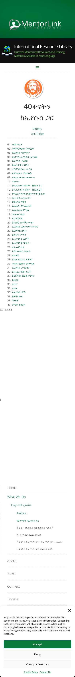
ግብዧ (15, 300)
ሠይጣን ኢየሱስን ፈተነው (25, 157)
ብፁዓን (15, 181)
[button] (69, 610)
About (11, 561)
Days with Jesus (21, 505)
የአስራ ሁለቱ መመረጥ (23, 177)
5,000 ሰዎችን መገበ (22, 222)
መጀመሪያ (17, 144)
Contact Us (45, 672)
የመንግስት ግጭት (21, 243)
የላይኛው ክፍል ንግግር (23, 275)
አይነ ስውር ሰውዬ (21, 251)
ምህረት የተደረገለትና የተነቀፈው (28, 193)
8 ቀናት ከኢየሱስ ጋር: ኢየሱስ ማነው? (35, 527)
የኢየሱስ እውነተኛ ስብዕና (25, 226)
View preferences (37, 664)
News (11, 573)
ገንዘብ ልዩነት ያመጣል (23, 263)
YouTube (37, 134)
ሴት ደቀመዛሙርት (21, 198)
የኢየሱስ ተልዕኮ (20, 161)
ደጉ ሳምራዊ (18, 247)
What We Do (16, 497)
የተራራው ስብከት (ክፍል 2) (26, 189)
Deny (37, 654)
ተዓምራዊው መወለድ (23, 148)
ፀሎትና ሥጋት (19, 234)
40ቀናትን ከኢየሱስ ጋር (28, 520)
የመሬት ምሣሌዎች (21, 206)
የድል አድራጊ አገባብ (22, 259)
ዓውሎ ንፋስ (18, 214)
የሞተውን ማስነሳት (22, 173)
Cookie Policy (31, 672)
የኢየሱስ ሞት (19, 292)
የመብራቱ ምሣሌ (20, 210)
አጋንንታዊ (17, 218)
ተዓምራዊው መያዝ (22, 169)
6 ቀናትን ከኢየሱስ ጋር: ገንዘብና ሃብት (35, 549)
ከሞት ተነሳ (17, 296)
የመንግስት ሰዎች (20, 239)
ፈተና (14, 284)
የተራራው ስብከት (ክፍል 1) (26, 185)
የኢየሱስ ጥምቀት (21, 152)
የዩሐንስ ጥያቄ (19, 202)
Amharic (22, 513)
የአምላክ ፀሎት (19, 230)
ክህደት (15, 280)
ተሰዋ (15, 288)
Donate (12, 599)
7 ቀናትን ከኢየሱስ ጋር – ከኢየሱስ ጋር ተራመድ (39, 542)
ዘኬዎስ (15, 255)
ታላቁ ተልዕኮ (18, 304)
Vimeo (37, 129)
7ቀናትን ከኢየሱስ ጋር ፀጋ (29, 535)
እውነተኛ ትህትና (20, 165)
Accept (37, 644)
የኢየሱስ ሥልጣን (20, 267)
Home (12, 487)
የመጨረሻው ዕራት (21, 271)
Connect (13, 586)
